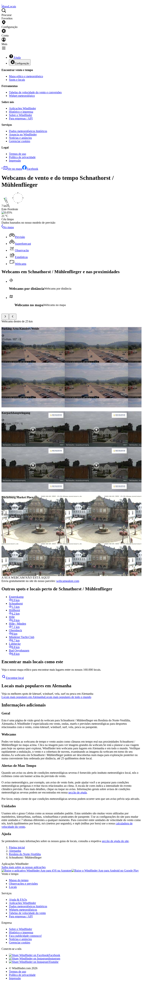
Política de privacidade (22, 157)
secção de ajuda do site (115, 841)
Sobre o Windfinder (20, 115)
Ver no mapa (14, 168)
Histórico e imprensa (21, 111)
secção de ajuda (77, 792)
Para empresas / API (21, 118)
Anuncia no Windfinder (23, 134)
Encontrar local (15, 677)
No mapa (8, 227)
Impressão (15, 160)
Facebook (32, 168)
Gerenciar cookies (19, 141)
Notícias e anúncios (20, 137)
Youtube (53, 961)
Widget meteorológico (22, 95)
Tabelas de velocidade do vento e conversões (35, 92)
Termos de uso (17, 153)
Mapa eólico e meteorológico (26, 76)
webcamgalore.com (67, 581)
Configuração (22, 63)
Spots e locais (17, 79)
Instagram (54, 958)
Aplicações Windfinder (22, 108)
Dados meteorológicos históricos (28, 131)
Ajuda (17, 57)
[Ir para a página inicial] (1, 3)
